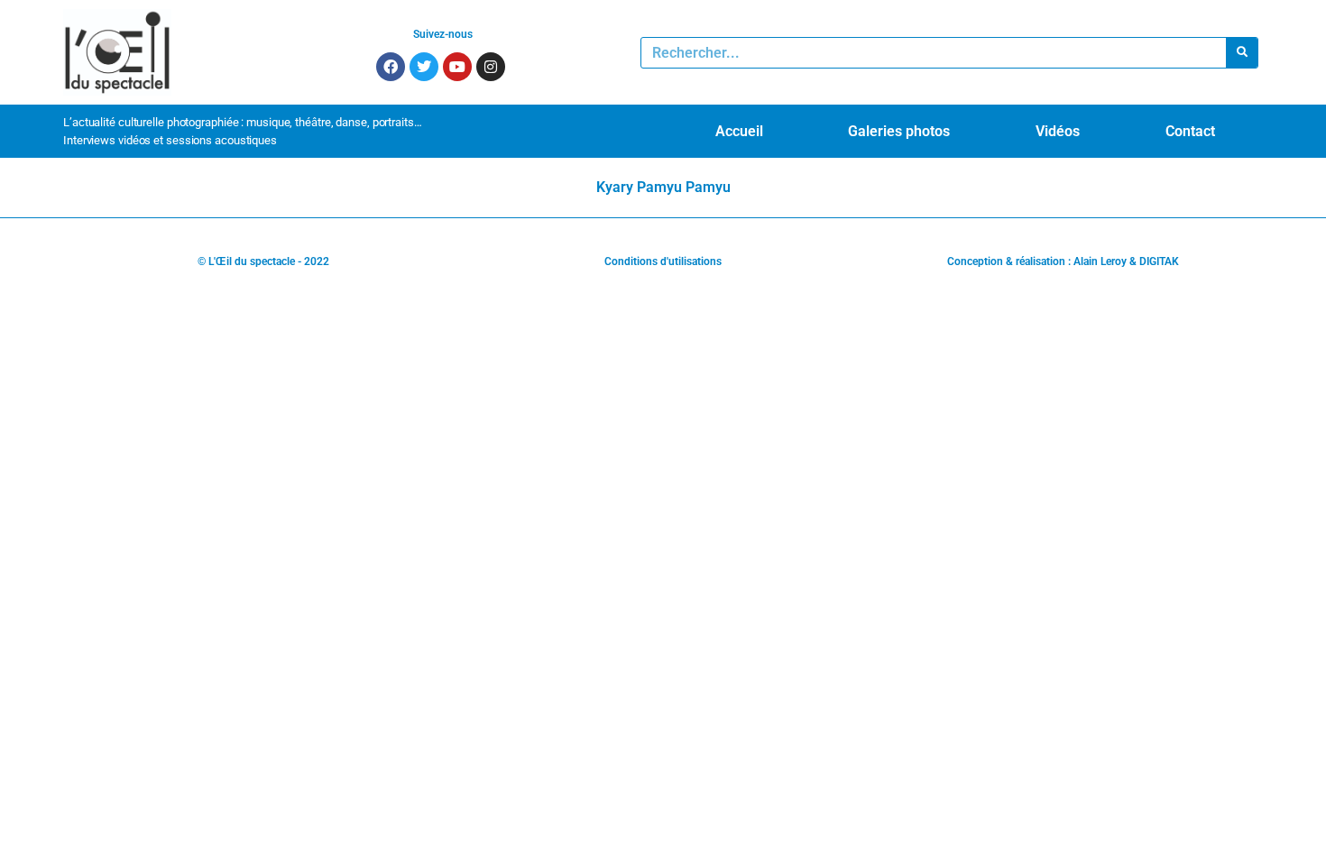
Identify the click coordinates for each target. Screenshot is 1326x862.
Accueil (739, 131)
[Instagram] (490, 66)
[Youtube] (457, 66)
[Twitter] (424, 66)
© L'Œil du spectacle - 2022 (263, 261)
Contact (1190, 131)
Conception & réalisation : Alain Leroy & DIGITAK (1063, 261)
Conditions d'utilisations (663, 261)
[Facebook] (390, 66)
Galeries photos (899, 131)
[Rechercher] (1241, 53)
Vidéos (1058, 131)
